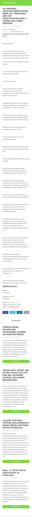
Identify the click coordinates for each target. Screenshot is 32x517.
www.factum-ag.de (13, 302)
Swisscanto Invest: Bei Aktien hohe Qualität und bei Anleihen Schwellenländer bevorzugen (16, 375)
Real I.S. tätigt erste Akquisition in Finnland (14, 473)
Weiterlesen (16, 361)
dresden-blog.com (9, 3)
